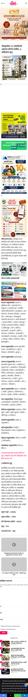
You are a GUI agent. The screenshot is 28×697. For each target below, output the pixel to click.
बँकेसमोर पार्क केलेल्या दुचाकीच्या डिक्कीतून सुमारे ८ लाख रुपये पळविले (18, 656)
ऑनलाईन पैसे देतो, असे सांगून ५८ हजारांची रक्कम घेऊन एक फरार (19, 663)
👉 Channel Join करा (18, 146)
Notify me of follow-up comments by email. (10, 626)
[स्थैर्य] (14, 3)
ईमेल (1, 613)
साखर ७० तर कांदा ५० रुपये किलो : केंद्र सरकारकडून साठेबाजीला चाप (18, 642)
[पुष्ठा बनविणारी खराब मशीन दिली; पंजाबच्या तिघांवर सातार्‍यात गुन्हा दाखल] (5, 671)
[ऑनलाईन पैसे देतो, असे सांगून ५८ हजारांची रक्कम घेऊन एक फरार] (5, 664)
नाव (0, 606)
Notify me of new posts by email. (8, 629)
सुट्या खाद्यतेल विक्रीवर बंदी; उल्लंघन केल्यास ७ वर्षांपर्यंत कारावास (18, 649)
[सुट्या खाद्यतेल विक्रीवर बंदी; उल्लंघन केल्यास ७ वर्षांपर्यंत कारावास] (5, 651)
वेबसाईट (1, 619)
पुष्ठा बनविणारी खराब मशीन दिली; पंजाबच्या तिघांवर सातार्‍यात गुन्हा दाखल (18, 670)
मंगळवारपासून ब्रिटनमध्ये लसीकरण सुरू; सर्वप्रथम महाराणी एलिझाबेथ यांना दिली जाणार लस (14, 455)
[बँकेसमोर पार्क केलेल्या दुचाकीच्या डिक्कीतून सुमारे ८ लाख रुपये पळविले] (5, 657)
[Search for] (26, 4)
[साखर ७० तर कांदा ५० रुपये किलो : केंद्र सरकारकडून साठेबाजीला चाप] (5, 644)
